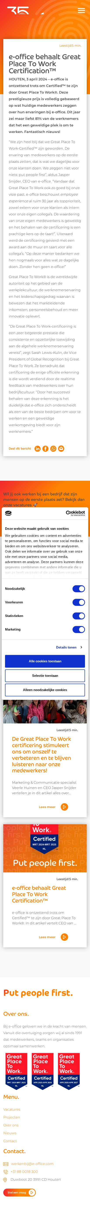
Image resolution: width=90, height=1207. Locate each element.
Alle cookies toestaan (45, 661)
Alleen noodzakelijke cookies (45, 690)
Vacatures (11, 1109)
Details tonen (66, 647)
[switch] (79, 602)
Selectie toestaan (45, 675)
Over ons (11, 1125)
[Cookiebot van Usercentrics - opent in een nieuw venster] (66, 513)
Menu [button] (81, 10)
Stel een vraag (17, 1192)
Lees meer (47, 807)
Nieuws (9, 1133)
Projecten (11, 1117)
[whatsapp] (53, 449)
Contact (10, 1141)
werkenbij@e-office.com (32, 1164)
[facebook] (45, 449)
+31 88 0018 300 (24, 1172)
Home (22, 10)
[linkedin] (38, 449)
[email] (61, 448)
